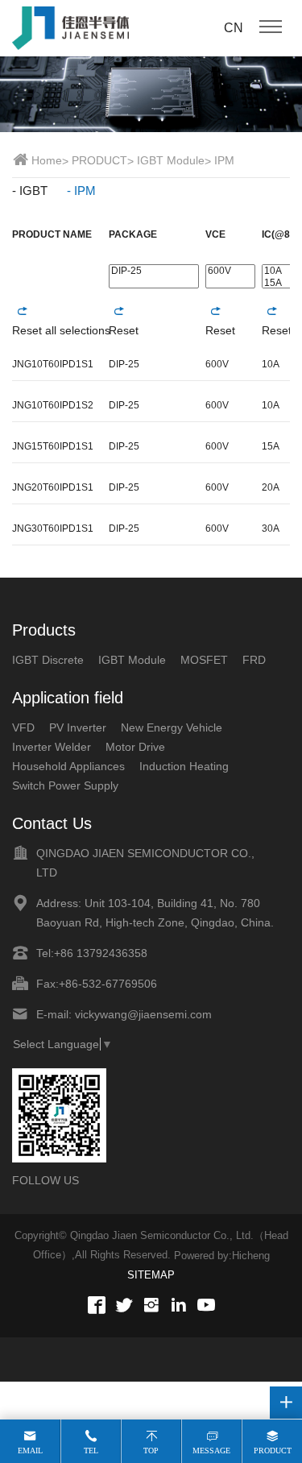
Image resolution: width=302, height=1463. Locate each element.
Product (273, 1450)
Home (46, 160)
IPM (224, 160)
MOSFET (204, 659)
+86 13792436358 (100, 953)
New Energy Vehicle (171, 727)
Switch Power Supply (65, 785)
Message (211, 1450)
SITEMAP (151, 1275)
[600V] (230, 271)
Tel (91, 1450)
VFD (23, 727)
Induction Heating (184, 766)
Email (30, 1450)
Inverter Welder (51, 746)
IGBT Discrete (48, 659)
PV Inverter (77, 727)
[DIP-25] (154, 271)
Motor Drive (135, 746)
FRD (254, 659)
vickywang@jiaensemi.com (143, 1014)
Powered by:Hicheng (222, 1256)
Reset (124, 330)
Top (151, 1450)
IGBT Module (171, 160)
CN (233, 28)
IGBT (33, 190)
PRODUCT (99, 160)
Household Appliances (68, 766)
